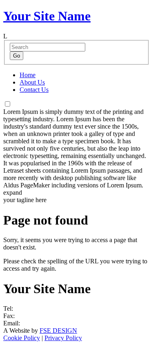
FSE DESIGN (58, 330)
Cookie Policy (21, 337)
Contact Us (34, 89)
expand (12, 192)
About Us (32, 82)
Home (27, 74)
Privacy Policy (63, 337)
